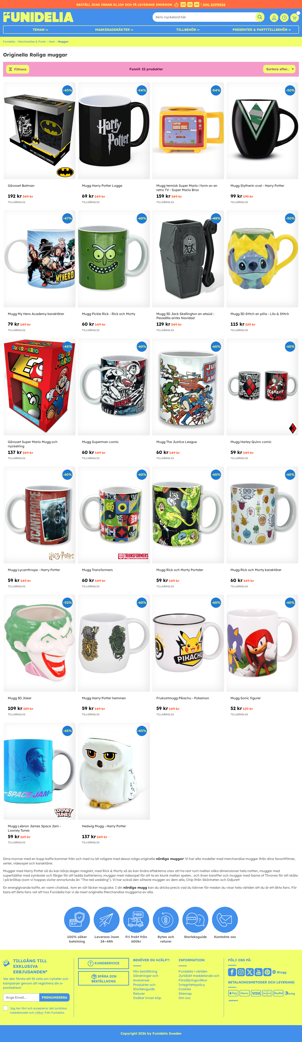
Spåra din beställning (103, 978)
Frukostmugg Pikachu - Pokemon (182, 698)
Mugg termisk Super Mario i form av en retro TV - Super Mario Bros (186, 187)
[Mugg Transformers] (114, 515)
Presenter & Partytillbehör (260, 29)
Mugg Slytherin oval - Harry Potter (257, 185)
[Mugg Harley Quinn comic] (262, 387)
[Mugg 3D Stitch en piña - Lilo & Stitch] (262, 259)
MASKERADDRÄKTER (112, 29)
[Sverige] (232, 972)
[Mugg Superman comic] (114, 387)
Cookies (185, 989)
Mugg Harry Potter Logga (102, 185)
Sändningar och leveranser (145, 978)
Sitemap (185, 993)
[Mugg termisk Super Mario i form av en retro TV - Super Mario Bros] (188, 131)
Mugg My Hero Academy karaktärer (36, 314)
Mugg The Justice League (176, 442)
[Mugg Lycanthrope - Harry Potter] (40, 515)
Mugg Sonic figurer (246, 698)
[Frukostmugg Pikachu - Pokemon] (188, 643)
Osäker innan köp (147, 998)
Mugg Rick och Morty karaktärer (256, 570)
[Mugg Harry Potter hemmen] (114, 643)
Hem (52, 41)
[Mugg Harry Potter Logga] (114, 131)
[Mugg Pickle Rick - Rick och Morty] (114, 259)
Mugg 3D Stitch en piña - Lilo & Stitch (260, 314)
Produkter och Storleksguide (144, 987)
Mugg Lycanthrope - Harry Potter (34, 570)
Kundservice (106, 963)
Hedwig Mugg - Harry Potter (104, 826)
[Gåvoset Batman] (40, 131)
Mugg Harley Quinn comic (251, 442)
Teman (39, 29)
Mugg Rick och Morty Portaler (179, 570)
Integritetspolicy (192, 985)
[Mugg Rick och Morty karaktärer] (262, 515)
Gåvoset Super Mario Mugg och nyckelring (33, 444)
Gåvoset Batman (21, 185)
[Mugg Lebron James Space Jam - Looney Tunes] (40, 771)
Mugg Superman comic (100, 442)
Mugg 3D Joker (19, 698)
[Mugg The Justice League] (188, 387)
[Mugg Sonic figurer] (262, 643)
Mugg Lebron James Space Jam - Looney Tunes (34, 828)
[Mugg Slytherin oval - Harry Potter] (262, 131)
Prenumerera (54, 997)
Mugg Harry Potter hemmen (104, 698)
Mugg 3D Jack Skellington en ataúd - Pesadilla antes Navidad (185, 316)
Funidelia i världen (193, 971)
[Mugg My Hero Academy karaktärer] (40, 259)
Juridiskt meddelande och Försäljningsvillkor (199, 978)
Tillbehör (186, 29)
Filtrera (20, 69)
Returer (139, 993)
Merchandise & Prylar (32, 41)
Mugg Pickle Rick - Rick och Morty (108, 314)
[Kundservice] (284, 17)
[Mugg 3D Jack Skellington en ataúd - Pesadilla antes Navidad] (188, 259)
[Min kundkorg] (294, 17)
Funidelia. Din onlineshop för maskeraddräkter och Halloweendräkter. (38, 17)
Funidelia (9, 41)
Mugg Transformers (97, 570)
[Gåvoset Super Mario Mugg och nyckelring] (40, 387)
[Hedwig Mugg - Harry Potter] (114, 771)
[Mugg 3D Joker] (40, 643)
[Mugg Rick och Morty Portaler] (188, 515)
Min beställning (145, 971)
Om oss (184, 998)
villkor (39, 1012)
